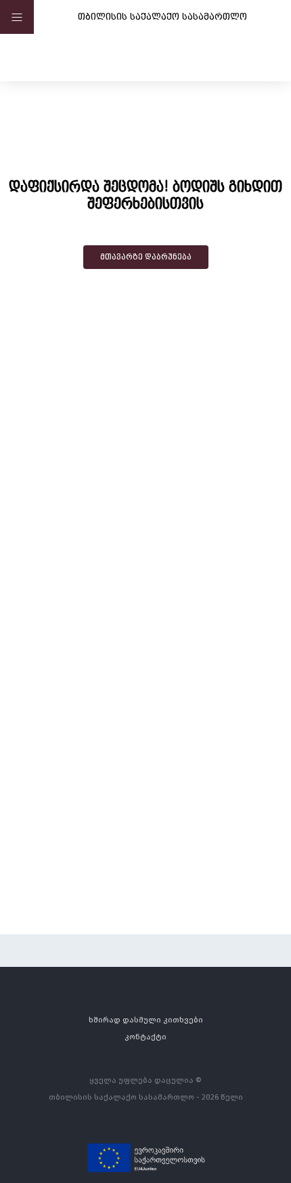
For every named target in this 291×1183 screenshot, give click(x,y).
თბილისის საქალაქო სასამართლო (162, 16)
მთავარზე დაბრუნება (146, 257)
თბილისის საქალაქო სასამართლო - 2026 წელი (146, 1097)
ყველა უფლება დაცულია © (145, 1080)
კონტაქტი (145, 1036)
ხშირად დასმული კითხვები (146, 1019)
